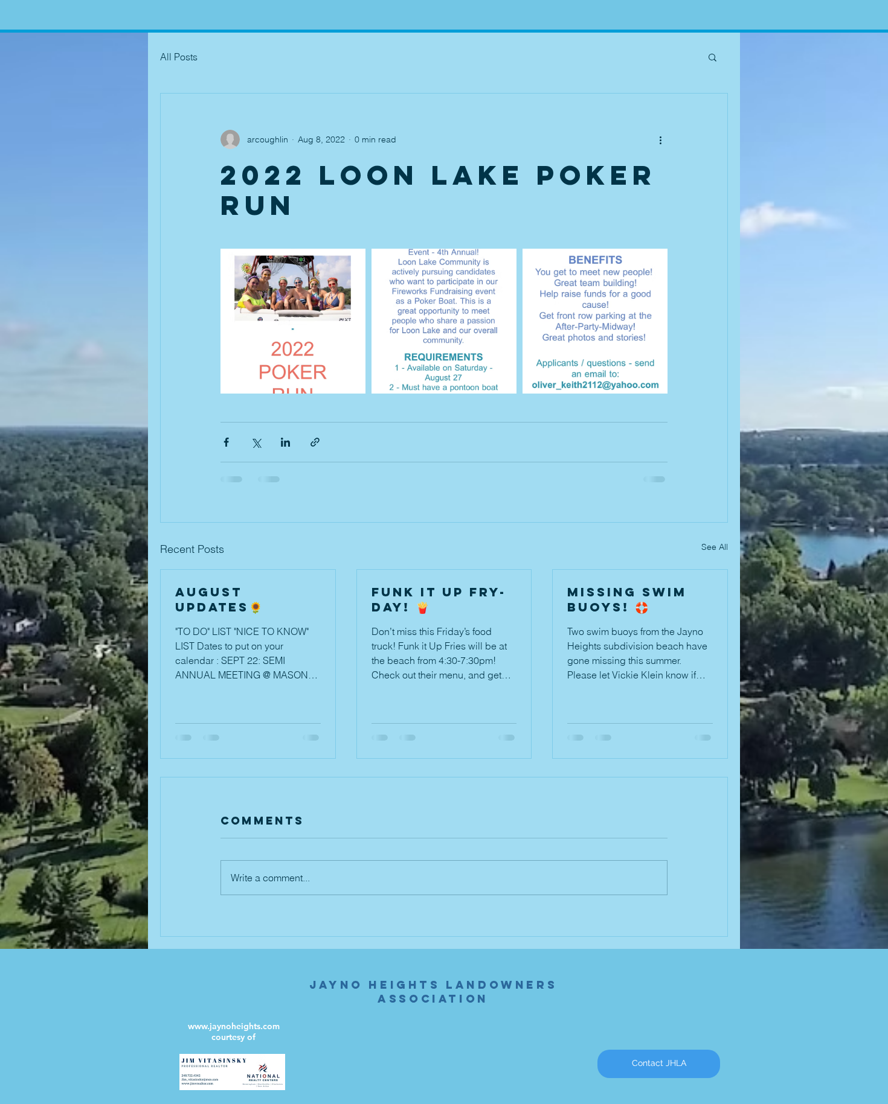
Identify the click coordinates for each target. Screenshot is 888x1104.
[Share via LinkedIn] (285, 442)
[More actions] (660, 139)
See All (714, 546)
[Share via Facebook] (226, 442)
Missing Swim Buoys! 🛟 (627, 599)
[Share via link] (315, 442)
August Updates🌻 (218, 599)
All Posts (179, 57)
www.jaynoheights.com (234, 1026)
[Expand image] (292, 321)
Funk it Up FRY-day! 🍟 (439, 599)
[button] (712, 57)
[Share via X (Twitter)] (256, 442)
